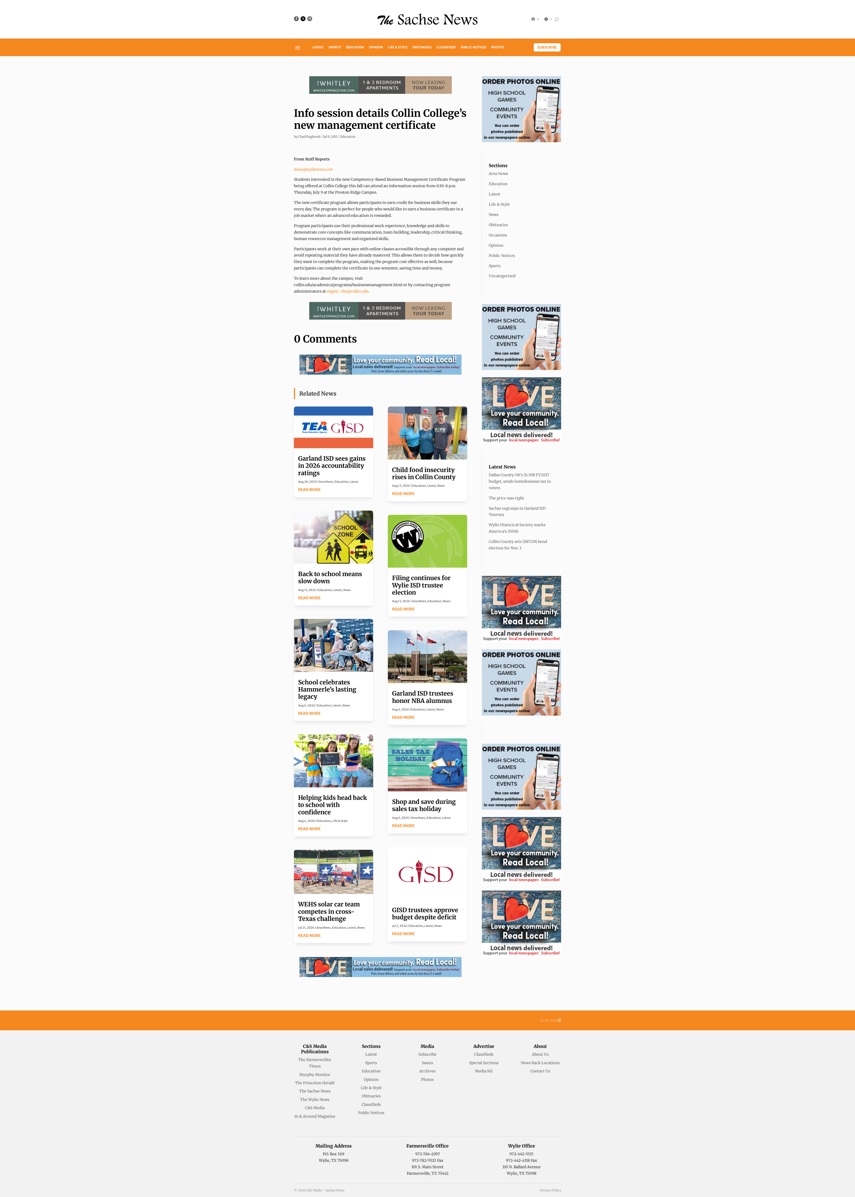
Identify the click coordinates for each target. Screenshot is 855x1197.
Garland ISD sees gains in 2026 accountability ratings (332, 466)
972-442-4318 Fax (521, 1160)
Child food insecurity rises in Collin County (424, 473)
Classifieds (446, 47)
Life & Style (397, 47)
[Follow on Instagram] (309, 18)
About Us (540, 1054)
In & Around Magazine (314, 1116)
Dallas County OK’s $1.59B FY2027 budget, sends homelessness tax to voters (520, 481)
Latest (318, 47)
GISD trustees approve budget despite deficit (425, 913)
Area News (326, 482)
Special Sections (484, 1062)
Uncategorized (502, 275)
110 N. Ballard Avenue (522, 1166)
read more (309, 489)
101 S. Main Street (427, 1166)
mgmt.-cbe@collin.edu (347, 291)
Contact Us (540, 1071)
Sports (335, 47)
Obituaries (422, 47)
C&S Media (315, 1107)
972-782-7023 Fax (427, 1160)
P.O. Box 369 (333, 1154)
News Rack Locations (540, 1062)
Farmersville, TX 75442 (427, 1173)
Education (355, 47)
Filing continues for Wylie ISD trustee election (421, 585)
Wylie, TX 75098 (333, 1160)
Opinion (376, 47)
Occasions (498, 235)
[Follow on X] (303, 18)
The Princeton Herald (314, 1082)
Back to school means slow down (330, 577)
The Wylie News (314, 1099)
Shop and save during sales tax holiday (424, 805)
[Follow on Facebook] (296, 18)
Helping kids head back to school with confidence (332, 805)
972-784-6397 (427, 1154)
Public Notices (473, 47)
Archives (427, 1071)
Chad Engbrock (309, 137)
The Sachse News (314, 1091)
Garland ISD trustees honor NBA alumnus (422, 697)
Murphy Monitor (314, 1074)
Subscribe (547, 47)
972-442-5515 (521, 1154)
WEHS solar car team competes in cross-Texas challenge (329, 911)
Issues (427, 1062)
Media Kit (484, 1071)
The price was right (506, 498)
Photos (497, 47)
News (347, 590)
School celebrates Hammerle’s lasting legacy (327, 689)
